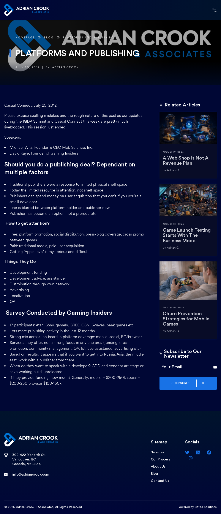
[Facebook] (209, 452)
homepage (25, 38)
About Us (158, 466)
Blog (49, 38)
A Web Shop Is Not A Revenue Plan (185, 161)
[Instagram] (190, 458)
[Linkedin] (198, 452)
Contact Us (160, 480)
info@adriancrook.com (30, 474)
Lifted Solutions (206, 507)
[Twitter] (187, 452)
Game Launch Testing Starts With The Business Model (187, 235)
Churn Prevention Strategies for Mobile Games (186, 318)
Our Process (160, 459)
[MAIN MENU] (214, 10)
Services (157, 452)
